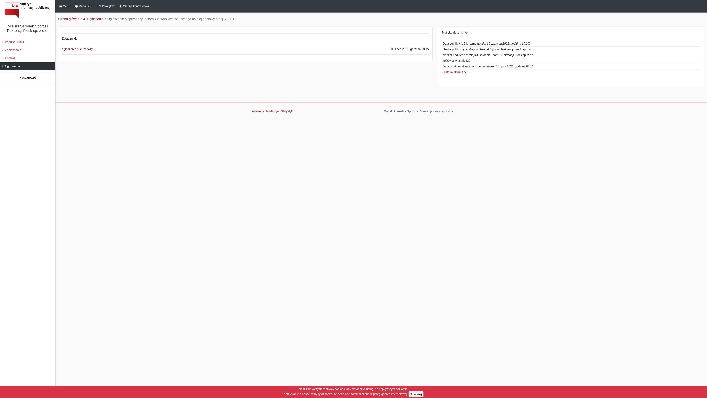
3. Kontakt (8, 58)
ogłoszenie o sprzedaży (77, 49)
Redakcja (272, 111)
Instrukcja (258, 111)
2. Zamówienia (11, 50)
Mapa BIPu (85, 6)
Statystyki (287, 111)
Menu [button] (66, 6)
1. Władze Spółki (13, 41)
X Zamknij (416, 394)
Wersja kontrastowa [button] (135, 6)
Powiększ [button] (108, 6)
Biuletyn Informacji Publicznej (27, 10)
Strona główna (68, 19)
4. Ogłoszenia (11, 66)
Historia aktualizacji (455, 72)
